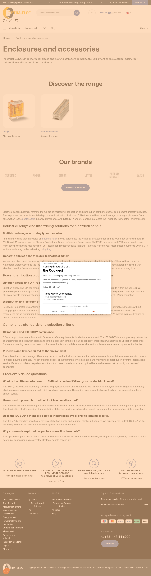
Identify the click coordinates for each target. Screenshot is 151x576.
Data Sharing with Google (55, 297)
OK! (93, 311)
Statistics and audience (54, 300)
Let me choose (58, 311)
